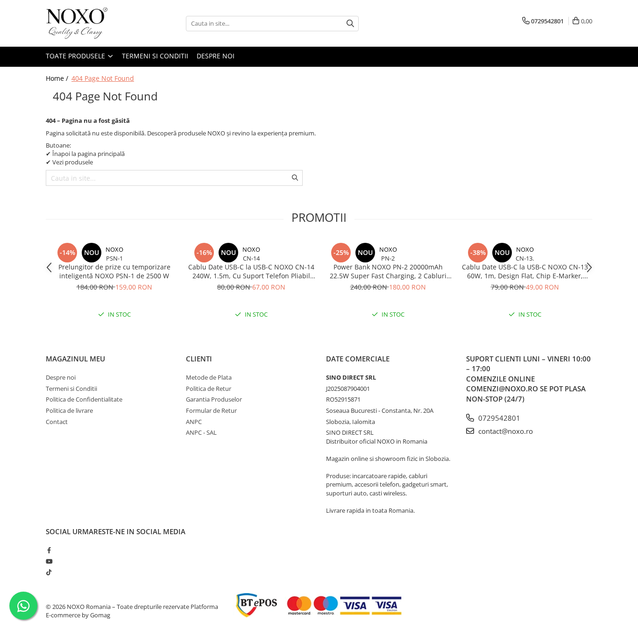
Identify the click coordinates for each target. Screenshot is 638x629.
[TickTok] (49, 572)
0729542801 (498, 418)
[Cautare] (350, 23)
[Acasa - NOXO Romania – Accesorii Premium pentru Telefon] (92, 23)
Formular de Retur (211, 410)
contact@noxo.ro (504, 431)
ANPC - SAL (201, 432)
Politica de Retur (208, 388)
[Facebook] (49, 550)
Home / (58, 78)
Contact (57, 421)
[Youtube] (49, 561)
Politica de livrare (69, 410)
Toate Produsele (76, 55)
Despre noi (215, 55)
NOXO (114, 249)
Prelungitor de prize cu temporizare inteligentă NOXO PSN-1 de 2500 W (114, 271)
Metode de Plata (209, 377)
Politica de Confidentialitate (84, 399)
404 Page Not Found (102, 78)
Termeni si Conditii (155, 55)
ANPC (194, 421)
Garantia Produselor (214, 399)
